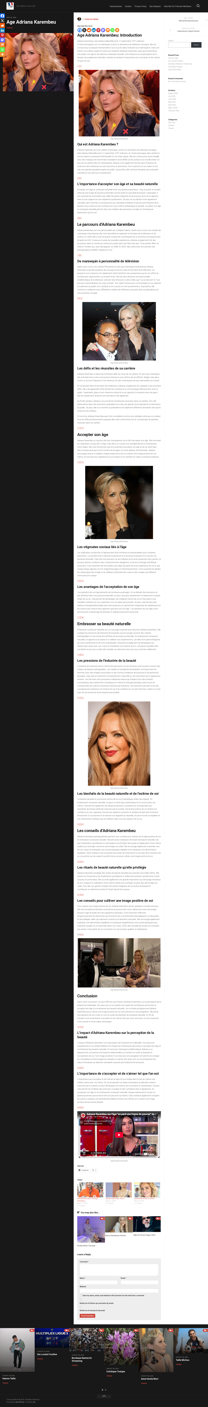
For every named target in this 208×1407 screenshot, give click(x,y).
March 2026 (172, 108)
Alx (34, 1402)
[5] (78, 218)
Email (123, 1278)
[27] (78, 894)
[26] (82, 861)
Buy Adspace (155, 6)
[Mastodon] (103, 30)
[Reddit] (89, 30)
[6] (80, 218)
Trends (9, 28)
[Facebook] (80, 30)
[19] (78, 654)
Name (83, 1278)
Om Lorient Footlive (175, 61)
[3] (78, 178)
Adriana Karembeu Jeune (115, 1198)
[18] (82, 617)
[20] (82, 654)
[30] (82, 934)
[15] (78, 581)
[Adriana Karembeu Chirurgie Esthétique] (90, 1189)
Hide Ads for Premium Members (177, 6)
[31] (78, 1027)
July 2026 (172, 96)
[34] (82, 1067)
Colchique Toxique (175, 67)
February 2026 (173, 111)
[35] (78, 1107)
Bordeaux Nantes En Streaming (180, 64)
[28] (82, 894)
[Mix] (108, 30)
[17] (78, 617)
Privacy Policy (140, 6)
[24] (82, 824)
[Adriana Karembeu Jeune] (119, 1189)
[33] (78, 1067)
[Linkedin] (94, 30)
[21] (78, 698)
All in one (171, 122)
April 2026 (172, 105)
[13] (78, 462)
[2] (80, 66)
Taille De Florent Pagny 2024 (144, 1235)
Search (171, 41)
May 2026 (172, 102)
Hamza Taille (173, 58)
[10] (80, 298)
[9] (78, 298)
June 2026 (172, 99)
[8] (80, 255)
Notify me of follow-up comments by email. (97, 1303)
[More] (117, 30)
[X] (84, 30)
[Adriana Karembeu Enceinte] (147, 1189)
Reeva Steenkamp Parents (115, 1235)
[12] (82, 428)
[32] (82, 1027)
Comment (84, 1262)
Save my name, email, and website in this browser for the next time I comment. (114, 1295)
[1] (78, 66)
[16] (82, 581)
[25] (78, 861)
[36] (82, 1107)
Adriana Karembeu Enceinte (144, 1198)
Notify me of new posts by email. (92, 1310)
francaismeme (116, 6)
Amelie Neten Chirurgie (86, 1246)
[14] (82, 462)
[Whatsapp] (112, 30)
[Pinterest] (98, 30)
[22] (82, 698)
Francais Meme (91, 19)
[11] (78, 428)
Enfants (171, 125)
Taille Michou (182, 1360)
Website (83, 1287)
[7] (78, 255)
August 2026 (173, 93)
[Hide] (1, 59)
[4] (80, 178)
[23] (78, 824)
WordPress (20, 1402)
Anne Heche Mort (174, 70)
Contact (128, 6)
